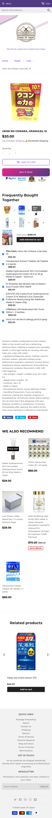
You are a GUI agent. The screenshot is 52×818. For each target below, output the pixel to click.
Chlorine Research (26, 740)
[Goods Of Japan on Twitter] (15, 800)
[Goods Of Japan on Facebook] (20, 800)
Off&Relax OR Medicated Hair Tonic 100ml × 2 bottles (25, 311)
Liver (28, 60)
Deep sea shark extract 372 (22, 677)
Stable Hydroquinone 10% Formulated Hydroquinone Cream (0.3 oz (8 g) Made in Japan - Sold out (26, 274)
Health (17, 60)
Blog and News (26, 743)
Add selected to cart (30, 239)
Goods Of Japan (27, 807)
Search (26, 723)
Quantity (6, 148)
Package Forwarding (26, 719)
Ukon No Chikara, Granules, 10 (26, 252)
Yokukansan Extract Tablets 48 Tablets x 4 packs (27, 262)
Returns (26, 733)
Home (5, 60)
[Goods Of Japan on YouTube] (35, 800)
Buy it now (25, 172)
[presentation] (4, 654)
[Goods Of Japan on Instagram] (30, 800)
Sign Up (44, 786)
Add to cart (26, 689)
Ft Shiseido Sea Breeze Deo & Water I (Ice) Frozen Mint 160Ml (26, 285)
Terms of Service (26, 737)
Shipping (20, 141)
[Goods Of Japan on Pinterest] (25, 800)
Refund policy (26, 750)
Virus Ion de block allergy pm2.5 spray (26, 319)
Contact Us (26, 726)
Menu (8, 3)
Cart (47, 3)
